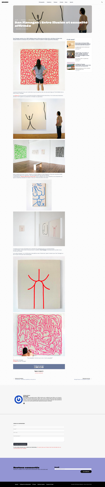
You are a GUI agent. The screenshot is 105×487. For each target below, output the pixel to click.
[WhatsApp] (41, 367)
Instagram (15, 361)
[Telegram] (43, 367)
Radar (66, 2)
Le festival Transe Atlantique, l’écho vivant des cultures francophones (83, 65)
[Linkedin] (24, 403)
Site (14, 360)
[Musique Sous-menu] (57, 2)
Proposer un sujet (49, 484)
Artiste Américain (39, 373)
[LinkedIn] (39, 367)
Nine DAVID (25, 396)
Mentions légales (41, 484)
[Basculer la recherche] (102, 2)
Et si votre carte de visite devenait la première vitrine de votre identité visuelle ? (83, 44)
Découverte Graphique (33, 19)
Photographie (41, 2)
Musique (55, 2)
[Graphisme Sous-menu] (51, 2)
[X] (37, 367)
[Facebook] (35, 367)
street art (16, 95)
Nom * (14, 425)
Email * (15, 429)
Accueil (16, 19)
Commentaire (16, 436)
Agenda (71, 2)
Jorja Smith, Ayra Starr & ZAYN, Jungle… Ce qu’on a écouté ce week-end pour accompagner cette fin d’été (82, 54)
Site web (15, 432)
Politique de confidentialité (25, 484)
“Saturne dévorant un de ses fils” (28, 176)
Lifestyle (61, 2)
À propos (34, 484)
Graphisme (49, 2)
